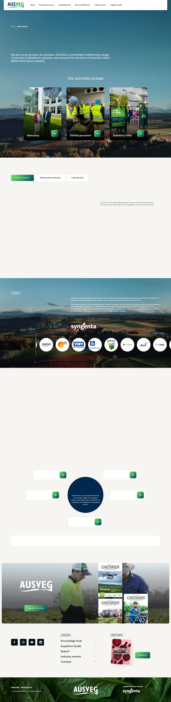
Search (65, 651)
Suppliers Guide (71, 646)
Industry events (71, 656)
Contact (66, 661)
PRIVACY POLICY (26, 687)
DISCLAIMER (15, 687)
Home (13, 26)
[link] (14, 642)
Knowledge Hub (71, 640)
